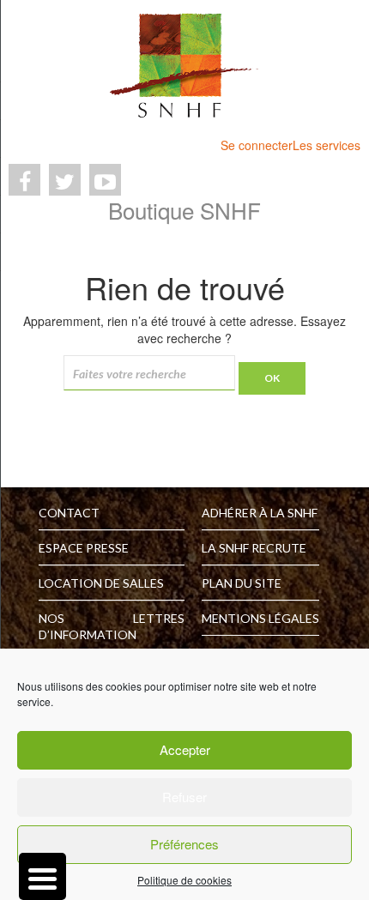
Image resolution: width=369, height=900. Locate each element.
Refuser (184, 797)
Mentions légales (260, 618)
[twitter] (65, 180)
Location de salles (101, 583)
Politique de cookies (184, 880)
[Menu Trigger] (42, 876)
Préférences (184, 844)
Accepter (185, 749)
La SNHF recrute (254, 548)
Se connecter (257, 145)
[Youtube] (105, 180)
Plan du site (241, 583)
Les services (326, 145)
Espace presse (84, 548)
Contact (69, 512)
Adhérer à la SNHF (260, 512)
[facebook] (24, 180)
